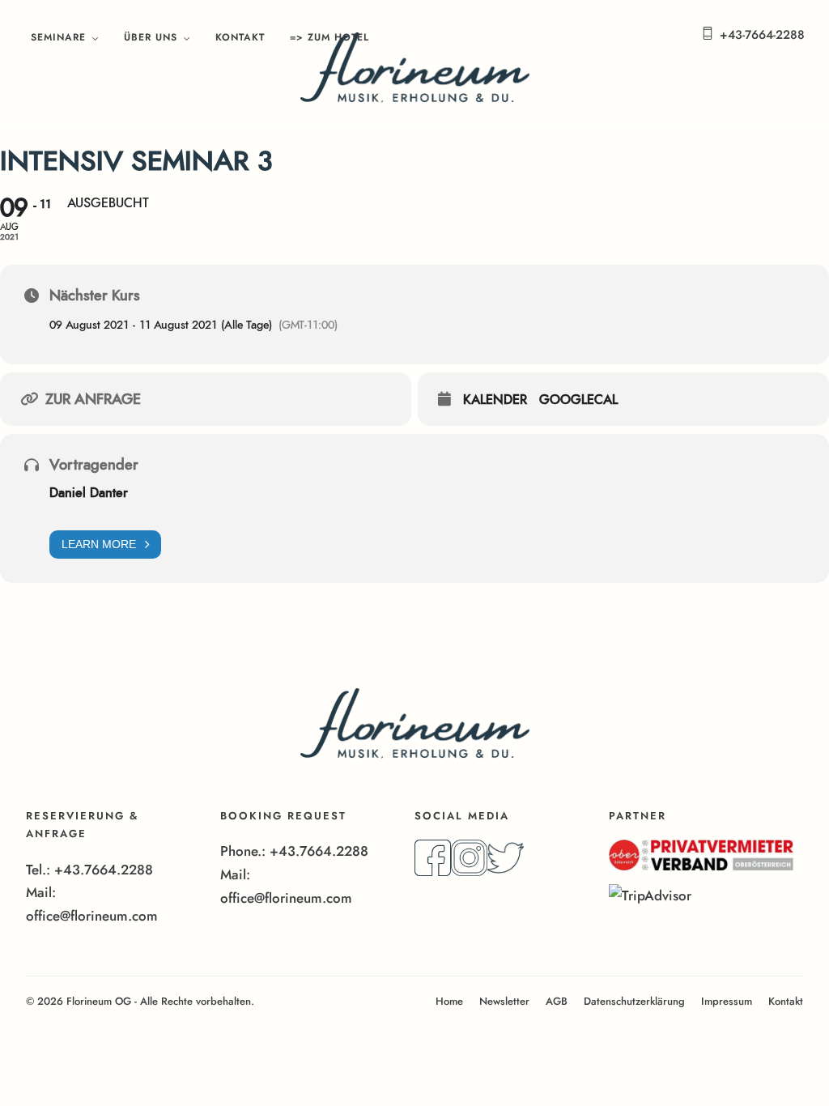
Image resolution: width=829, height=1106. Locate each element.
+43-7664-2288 (762, 35)
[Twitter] (505, 871)
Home (449, 1001)
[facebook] (432, 871)
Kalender (495, 399)
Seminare (58, 37)
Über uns (150, 37)
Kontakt (240, 37)
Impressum (726, 1001)
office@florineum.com (92, 915)
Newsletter (504, 1001)
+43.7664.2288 (103, 869)
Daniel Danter (88, 493)
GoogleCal (578, 399)
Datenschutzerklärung (634, 1001)
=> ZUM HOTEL (329, 37)
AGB (557, 1001)
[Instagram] (469, 871)
